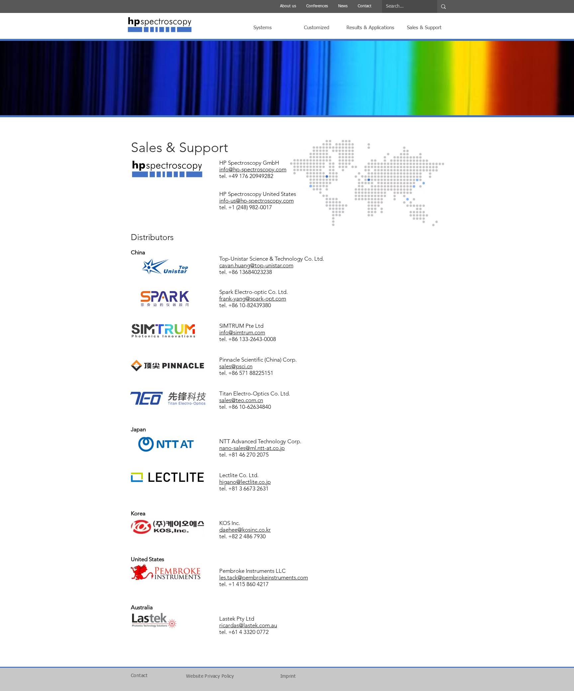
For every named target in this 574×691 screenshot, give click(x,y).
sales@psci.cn (235, 366)
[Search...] (443, 6)
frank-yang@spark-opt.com (252, 298)
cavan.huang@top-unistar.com (256, 265)
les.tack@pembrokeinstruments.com (263, 577)
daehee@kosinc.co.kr (245, 529)
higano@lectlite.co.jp (245, 481)
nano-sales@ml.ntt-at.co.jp (252, 448)
